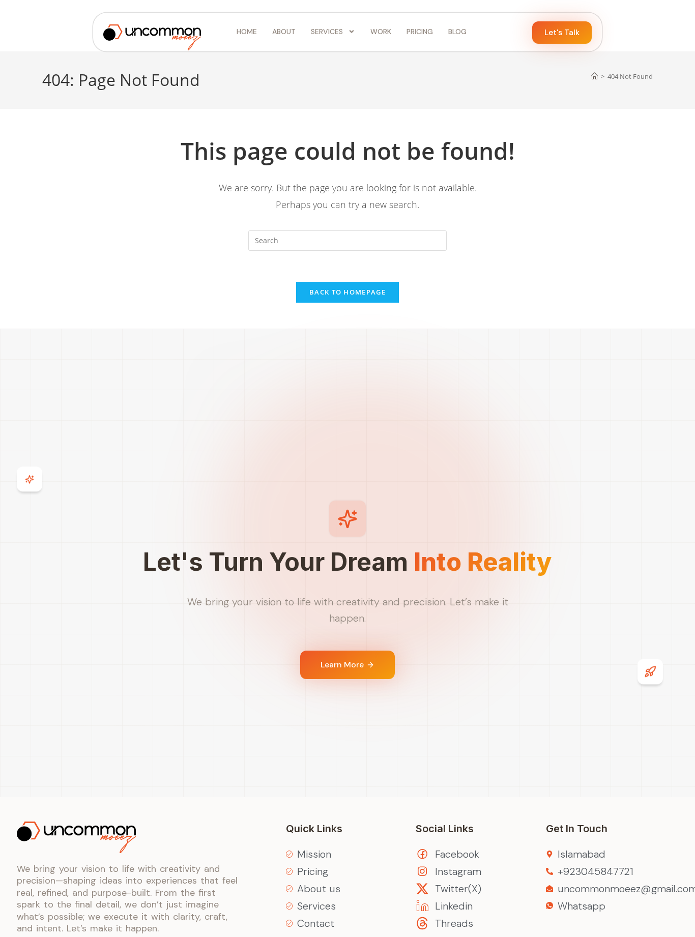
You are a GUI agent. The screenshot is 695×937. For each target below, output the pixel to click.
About (284, 31)
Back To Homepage (347, 292)
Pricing (420, 31)
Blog (457, 31)
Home (247, 31)
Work (380, 31)
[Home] (594, 76)
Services (327, 31)
